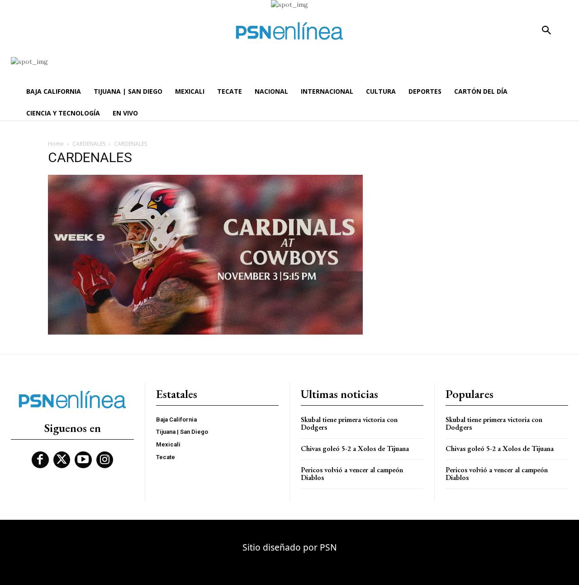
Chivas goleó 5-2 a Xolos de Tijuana (355, 448)
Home (56, 144)
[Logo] (289, 31)
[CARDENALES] (205, 332)
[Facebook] (40, 460)
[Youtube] (83, 460)
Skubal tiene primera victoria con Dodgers (349, 423)
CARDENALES (88, 144)
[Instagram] (105, 460)
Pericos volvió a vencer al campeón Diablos (352, 474)
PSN (328, 547)
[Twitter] (62, 460)
